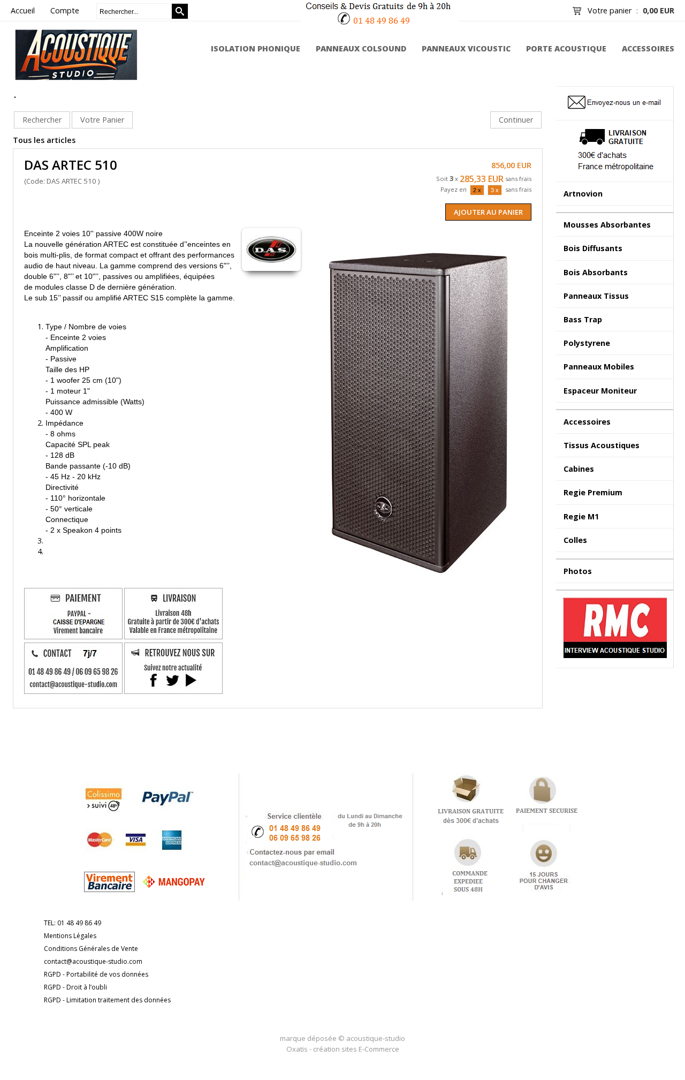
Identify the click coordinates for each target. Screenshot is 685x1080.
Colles (575, 540)
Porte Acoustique (566, 48)
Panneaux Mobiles (599, 366)
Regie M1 (581, 516)
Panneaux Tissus (596, 296)
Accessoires (648, 48)
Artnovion (583, 193)
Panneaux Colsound (361, 48)
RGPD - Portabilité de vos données (96, 974)
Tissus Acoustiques (602, 445)
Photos (578, 571)
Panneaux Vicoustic (466, 48)
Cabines (579, 469)
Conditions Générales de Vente (91, 948)
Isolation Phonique (255, 48)
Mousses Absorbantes (607, 225)
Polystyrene (587, 343)
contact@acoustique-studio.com (93, 961)
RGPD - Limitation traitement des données (107, 1000)
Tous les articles (44, 140)
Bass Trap (583, 319)
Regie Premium (593, 492)
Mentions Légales (70, 935)
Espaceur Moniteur (600, 391)
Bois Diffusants (593, 248)
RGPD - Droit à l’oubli (75, 987)
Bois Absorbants (596, 272)
